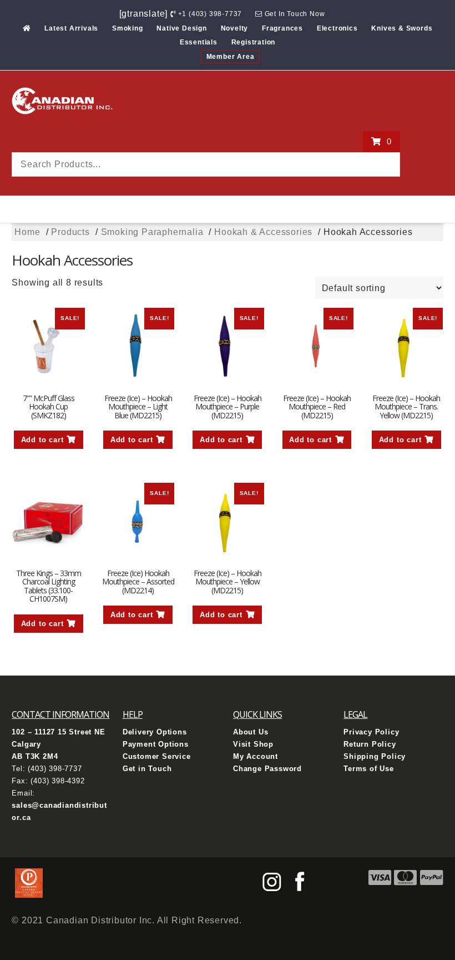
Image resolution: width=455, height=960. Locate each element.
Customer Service (157, 756)
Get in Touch (147, 768)
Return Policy (369, 744)
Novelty (235, 28)
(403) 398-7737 (55, 768)
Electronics (337, 28)
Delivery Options (155, 732)
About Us (250, 732)
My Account (255, 756)
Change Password (267, 768)
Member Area (230, 57)
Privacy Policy (371, 732)
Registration (253, 42)
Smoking (127, 28)
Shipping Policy (374, 756)
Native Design (181, 28)
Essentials (199, 42)
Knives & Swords (401, 28)
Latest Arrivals (71, 28)
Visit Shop (253, 744)
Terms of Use (368, 768)
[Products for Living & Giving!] (27, 28)
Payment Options (156, 744)
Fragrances (282, 28)
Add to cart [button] (42, 440)
